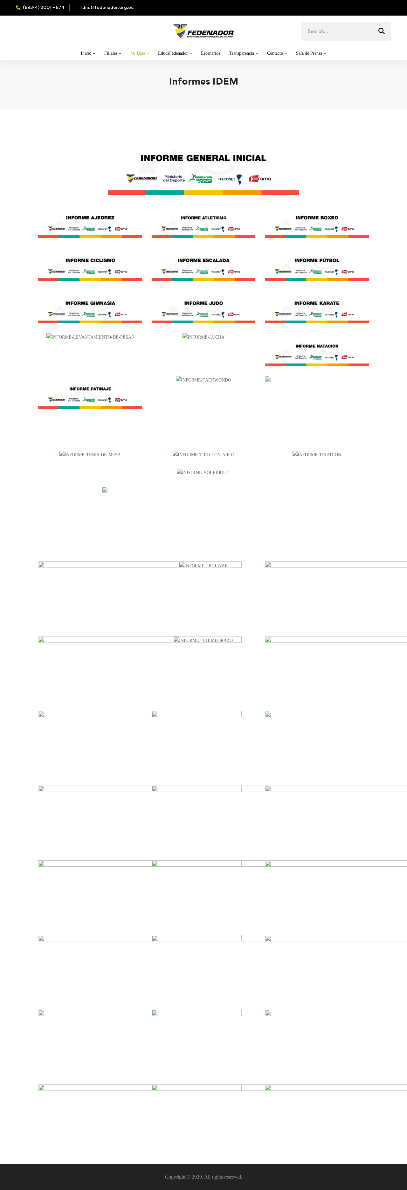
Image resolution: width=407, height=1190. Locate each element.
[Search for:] (346, 31)
